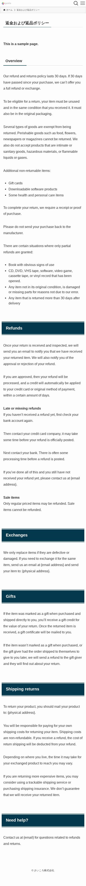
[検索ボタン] (76, 3)
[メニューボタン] (82, 3)
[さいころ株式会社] (6, 3)
